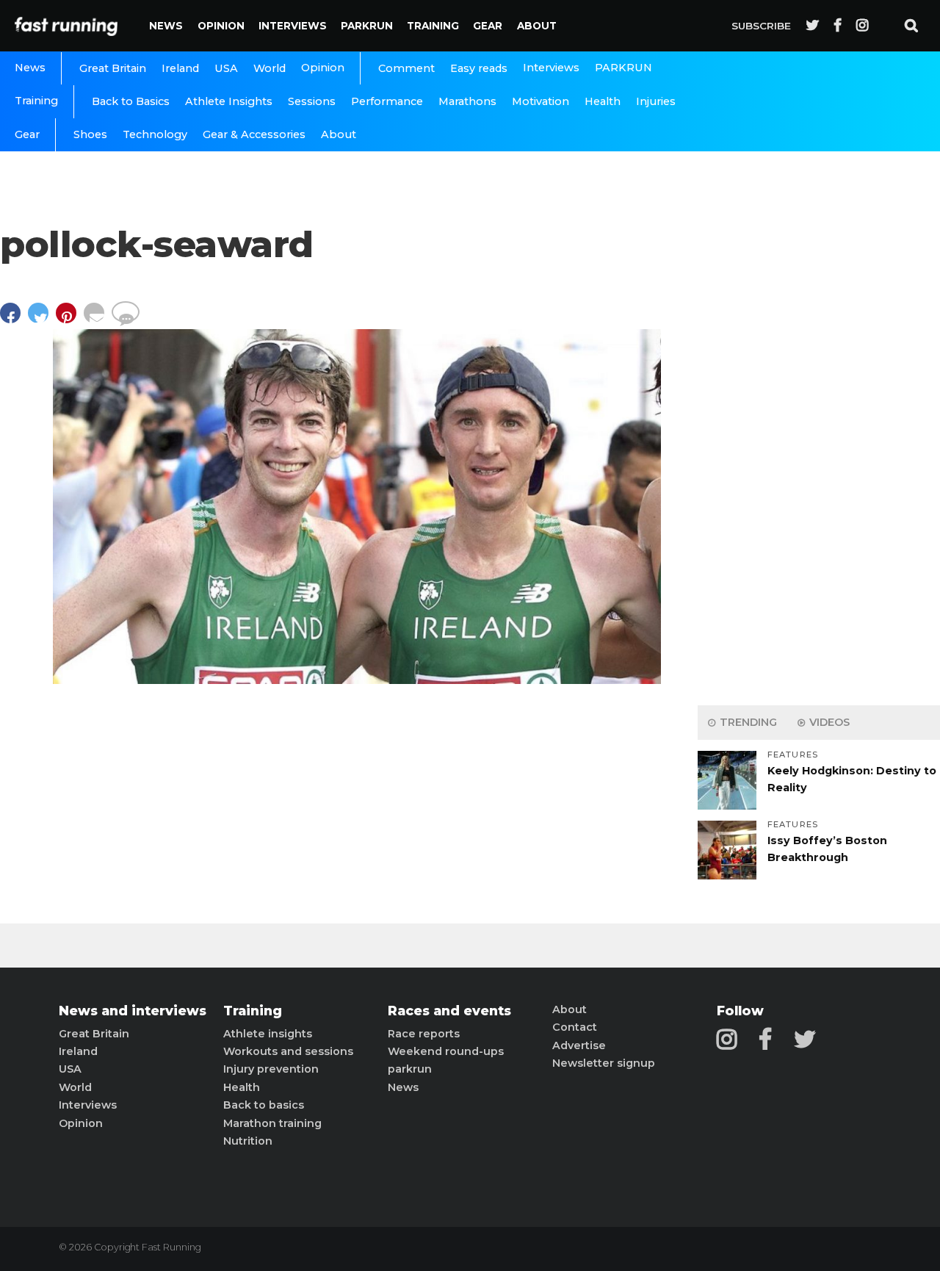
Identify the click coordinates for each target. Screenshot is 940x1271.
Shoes (90, 134)
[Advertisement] (819, 462)
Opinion (221, 26)
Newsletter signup (603, 1063)
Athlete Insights (228, 101)
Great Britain (112, 68)
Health (603, 101)
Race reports (424, 1034)
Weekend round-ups (446, 1051)
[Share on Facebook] (14, 320)
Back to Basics (131, 101)
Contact (574, 1027)
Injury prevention (271, 1069)
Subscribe (761, 26)
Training (433, 26)
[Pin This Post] (70, 320)
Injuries (656, 101)
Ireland (180, 68)
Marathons (467, 101)
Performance (387, 101)
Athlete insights (267, 1034)
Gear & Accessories (254, 134)
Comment (406, 68)
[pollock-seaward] (357, 680)
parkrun (410, 1069)
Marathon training (272, 1123)
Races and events (449, 1011)
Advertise (579, 1045)
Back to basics (263, 1105)
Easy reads (478, 68)
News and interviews (132, 1011)
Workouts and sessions (288, 1051)
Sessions (312, 101)
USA (226, 68)
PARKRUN (367, 26)
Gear (487, 26)
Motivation (540, 101)
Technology (155, 134)
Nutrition (247, 1141)
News (166, 26)
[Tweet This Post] (42, 320)
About (537, 26)
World (269, 68)
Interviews (292, 26)
